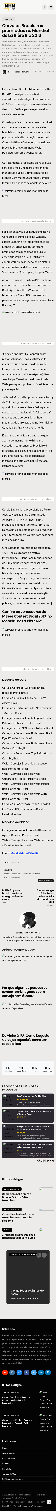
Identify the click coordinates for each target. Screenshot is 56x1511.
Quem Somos (8, 1453)
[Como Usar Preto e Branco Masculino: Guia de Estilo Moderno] (46, 1215)
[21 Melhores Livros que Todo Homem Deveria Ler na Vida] (46, 1235)
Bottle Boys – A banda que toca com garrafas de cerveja (12, 896)
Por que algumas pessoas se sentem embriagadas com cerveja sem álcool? (24, 992)
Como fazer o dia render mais (25, 1292)
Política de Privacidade (24, 1502)
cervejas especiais (12, 874)
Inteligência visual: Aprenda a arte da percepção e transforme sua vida (33, 1127)
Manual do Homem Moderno (21, 1254)
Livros (7, 1230)
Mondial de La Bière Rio (24, 853)
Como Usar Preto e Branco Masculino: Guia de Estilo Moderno (18, 1217)
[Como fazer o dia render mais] (25, 1277)
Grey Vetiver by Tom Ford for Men (31, 1096)
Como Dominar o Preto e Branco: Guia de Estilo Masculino (16, 1197)
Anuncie (5, 1464)
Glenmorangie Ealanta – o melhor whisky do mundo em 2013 (45, 897)
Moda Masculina (11, 1189)
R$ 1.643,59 (22, 1099)
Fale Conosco (8, 1458)
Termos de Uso (9, 1474)
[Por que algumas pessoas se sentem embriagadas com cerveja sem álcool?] (28, 968)
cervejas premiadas (31, 874)
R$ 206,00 (21, 1117)
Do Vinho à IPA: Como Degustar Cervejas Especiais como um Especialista (26, 1039)
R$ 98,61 (21, 1132)
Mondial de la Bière (12, 877)
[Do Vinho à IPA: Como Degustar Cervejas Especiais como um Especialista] (28, 1016)
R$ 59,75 (21, 1150)
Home (5, 1448)
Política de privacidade (12, 1479)
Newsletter (7, 1469)
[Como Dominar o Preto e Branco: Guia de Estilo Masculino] (46, 1194)
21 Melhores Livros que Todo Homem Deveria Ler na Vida (18, 1236)
